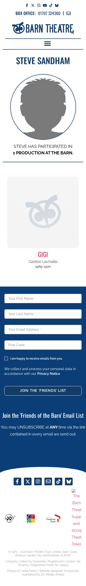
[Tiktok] (51, 5)
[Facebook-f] (27, 5)
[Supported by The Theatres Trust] (53, 518)
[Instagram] (39, 5)
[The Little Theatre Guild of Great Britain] (31, 518)
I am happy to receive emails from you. (36, 358)
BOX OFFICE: (26, 13)
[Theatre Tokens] (76, 518)
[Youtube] (45, 5)
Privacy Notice (48, 374)
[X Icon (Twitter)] (33, 5)
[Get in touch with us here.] (48, 481)
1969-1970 (43, 266)
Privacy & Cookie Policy (22, 571)
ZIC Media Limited (52, 574)
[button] (47, 43)
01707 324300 (49, 13)
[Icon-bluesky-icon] (57, 5)
